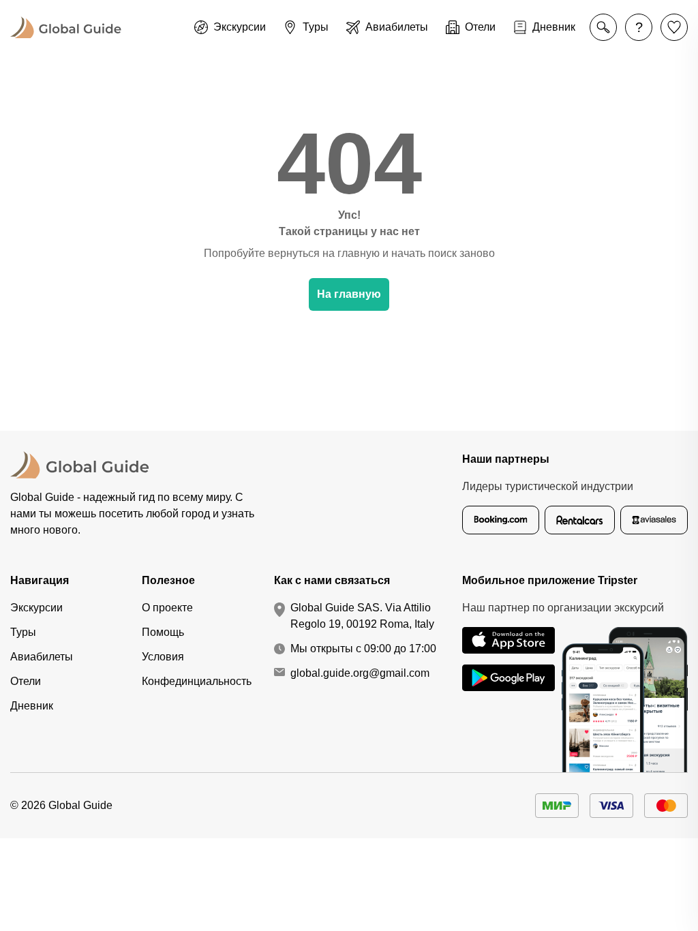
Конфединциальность (197, 681)
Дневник (31, 706)
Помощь (163, 632)
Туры (23, 632)
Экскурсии (36, 607)
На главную (349, 294)
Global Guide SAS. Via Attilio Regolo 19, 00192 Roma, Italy (362, 616)
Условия (163, 656)
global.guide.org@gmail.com (359, 673)
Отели (25, 681)
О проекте (167, 607)
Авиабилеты (41, 656)
